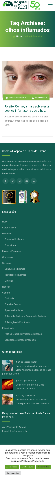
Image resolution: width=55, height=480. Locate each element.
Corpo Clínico (9, 227)
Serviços (6, 263)
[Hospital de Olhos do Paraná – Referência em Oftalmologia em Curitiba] (21, 5)
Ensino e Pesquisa (11, 251)
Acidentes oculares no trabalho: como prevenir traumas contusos (33, 401)
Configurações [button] (12, 473)
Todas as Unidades (14, 239)
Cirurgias (9, 280)
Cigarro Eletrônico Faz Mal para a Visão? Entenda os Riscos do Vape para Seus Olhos (26, 370)
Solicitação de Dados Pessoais (20, 340)
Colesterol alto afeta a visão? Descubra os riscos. (31, 386)
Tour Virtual (10, 245)
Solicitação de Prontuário (17, 322)
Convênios (7, 257)
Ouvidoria (9, 298)
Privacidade (8, 328)
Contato (6, 292)
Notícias (6, 286)
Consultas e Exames (15, 268)
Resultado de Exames (15, 274)
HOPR (5, 221)
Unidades (6, 233)
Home (18, 36)
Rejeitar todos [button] (43, 467)
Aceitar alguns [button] (27, 467)
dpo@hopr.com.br (19, 431)
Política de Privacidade (32, 461)
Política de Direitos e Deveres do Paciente (25, 316)
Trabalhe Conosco (14, 304)
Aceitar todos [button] (11, 467)
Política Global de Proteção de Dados (23, 334)
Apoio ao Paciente (14, 310)
